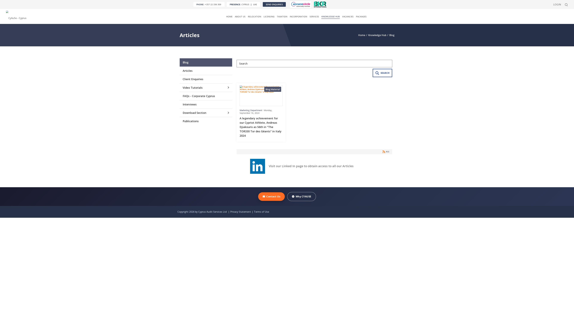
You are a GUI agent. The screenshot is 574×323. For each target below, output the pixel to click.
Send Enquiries (274, 4)
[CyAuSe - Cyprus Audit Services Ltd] (17, 16)
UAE (255, 4)
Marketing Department (251, 110)
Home (361, 35)
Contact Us (273, 196)
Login (557, 4)
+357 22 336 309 (213, 4)
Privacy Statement (240, 211)
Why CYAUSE (303, 196)
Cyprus (245, 4)
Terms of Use (261, 211)
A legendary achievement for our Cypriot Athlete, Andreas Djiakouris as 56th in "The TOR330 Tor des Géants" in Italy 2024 (260, 126)
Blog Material (273, 89)
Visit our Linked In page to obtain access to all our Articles (309, 166)
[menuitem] (229, 16)
